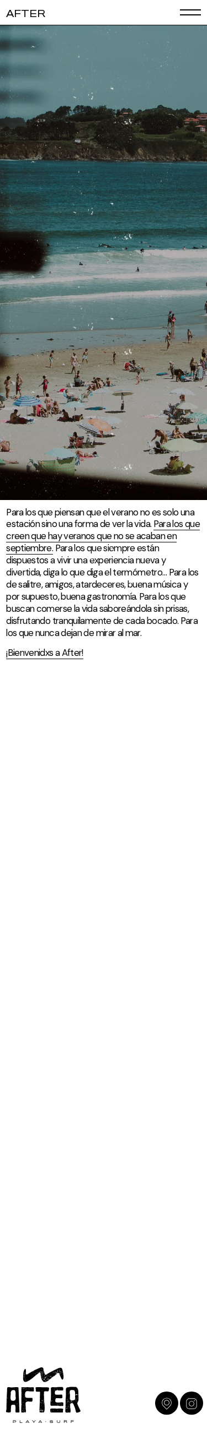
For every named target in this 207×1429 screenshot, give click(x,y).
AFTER (25, 14)
